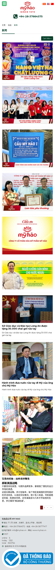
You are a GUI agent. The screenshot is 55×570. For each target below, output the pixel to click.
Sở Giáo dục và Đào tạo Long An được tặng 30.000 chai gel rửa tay (24, 327)
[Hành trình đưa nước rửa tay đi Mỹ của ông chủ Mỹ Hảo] (27, 361)
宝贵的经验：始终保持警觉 (16, 478)
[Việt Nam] (44, 4)
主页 (4, 25)
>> (51, 507)
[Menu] (4, 3)
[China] (52, 4)
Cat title (46, 38)
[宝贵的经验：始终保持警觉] (27, 457)
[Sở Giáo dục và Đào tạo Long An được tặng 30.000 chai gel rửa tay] (27, 309)
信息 (10, 25)
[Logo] (27, 7)
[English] (48, 4)
